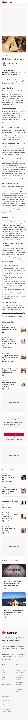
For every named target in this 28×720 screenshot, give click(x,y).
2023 (3, 675)
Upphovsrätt (5, 714)
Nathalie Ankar (19, 682)
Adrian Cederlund (20, 687)
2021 (3, 679)
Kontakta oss (5, 707)
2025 (3, 670)
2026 (3, 668)
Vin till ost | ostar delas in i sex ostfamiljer (13, 313)
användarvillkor (10, 439)
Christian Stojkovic (20, 670)
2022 (3, 677)
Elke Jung (18, 684)
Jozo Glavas (19, 668)
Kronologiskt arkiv (6, 684)
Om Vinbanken (6, 700)
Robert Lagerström (21, 675)
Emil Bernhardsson (20, 672)
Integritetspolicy (6, 711)
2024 (3, 672)
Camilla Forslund (20, 679)
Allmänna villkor (6, 709)
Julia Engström (19, 677)
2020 (3, 682)
